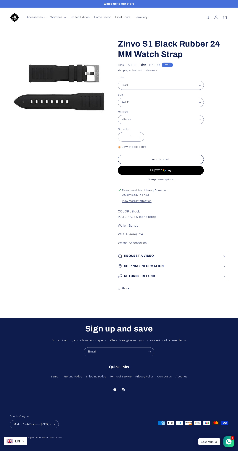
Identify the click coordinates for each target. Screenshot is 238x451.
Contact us (164, 376)
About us (181, 376)
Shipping (123, 70)
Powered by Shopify (50, 438)
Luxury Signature (28, 438)
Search (55, 376)
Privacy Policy (144, 376)
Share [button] (125, 288)
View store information (137, 201)
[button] (36, 17)
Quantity (123, 129)
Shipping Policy (96, 376)
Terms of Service (121, 376)
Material (123, 112)
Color (121, 77)
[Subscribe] (149, 351)
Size (120, 94)
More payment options (161, 179)
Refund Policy (73, 376)
